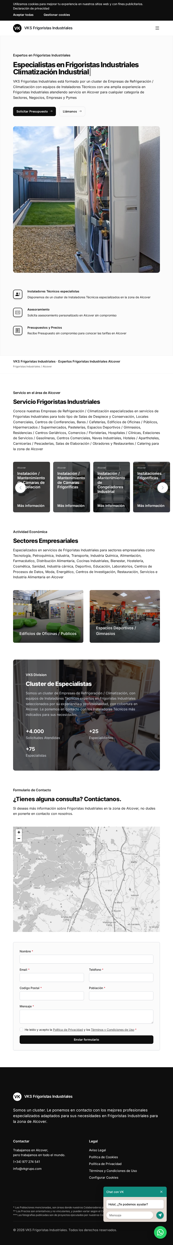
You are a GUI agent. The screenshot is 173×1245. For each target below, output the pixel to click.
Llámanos (70, 111)
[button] (162, 487)
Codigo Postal (31, 988)
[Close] (161, 1192)
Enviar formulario (86, 1039)
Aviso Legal (97, 1150)
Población (97, 988)
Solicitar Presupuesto (32, 111)
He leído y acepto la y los (81, 1029)
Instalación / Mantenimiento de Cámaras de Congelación (31, 480)
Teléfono (96, 969)
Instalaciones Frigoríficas (149, 475)
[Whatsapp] (160, 1232)
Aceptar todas (23, 14)
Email (25, 969)
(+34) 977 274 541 (26, 1162)
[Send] (160, 1215)
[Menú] (157, 28)
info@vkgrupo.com (27, 1169)
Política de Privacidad (68, 1029)
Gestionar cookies (57, 14)
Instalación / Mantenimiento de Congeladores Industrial (111, 482)
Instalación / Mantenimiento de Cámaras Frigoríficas (71, 480)
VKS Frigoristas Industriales (48, 28)
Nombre (26, 951)
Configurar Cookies (103, 1177)
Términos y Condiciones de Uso (112, 1029)
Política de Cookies (103, 1157)
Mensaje (27, 1006)
